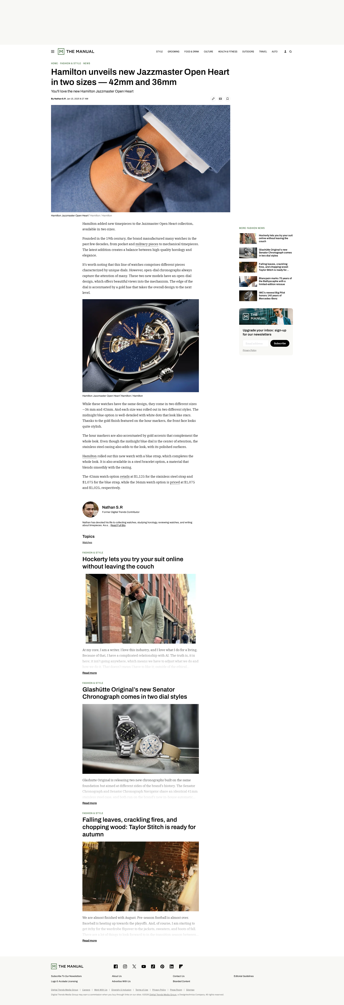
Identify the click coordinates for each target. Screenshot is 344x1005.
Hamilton (89, 456)
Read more (89, 672)
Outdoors (248, 51)
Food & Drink (191, 51)
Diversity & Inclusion (121, 989)
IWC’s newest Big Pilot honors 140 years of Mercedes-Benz (272, 296)
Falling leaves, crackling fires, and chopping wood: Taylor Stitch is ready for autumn (274, 268)
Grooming (173, 51)
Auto (275, 51)
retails (125, 476)
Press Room (176, 989)
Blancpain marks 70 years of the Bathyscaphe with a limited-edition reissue (275, 281)
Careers (86, 989)
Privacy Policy (249, 350)
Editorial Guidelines (244, 976)
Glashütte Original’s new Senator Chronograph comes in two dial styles (275, 253)
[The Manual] (76, 51)
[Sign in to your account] (285, 51)
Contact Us (179, 976)
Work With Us (100, 989)
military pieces (146, 244)
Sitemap (190, 989)
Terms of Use (141, 989)
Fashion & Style (92, 552)
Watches (87, 542)
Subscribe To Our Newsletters (66, 976)
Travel (263, 51)
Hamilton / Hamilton (101, 215)
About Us (117, 976)
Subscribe (280, 343)
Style (159, 51)
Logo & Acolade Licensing (64, 981)
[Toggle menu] (52, 51)
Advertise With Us (121, 981)
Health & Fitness (227, 51)
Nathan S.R (60, 98)
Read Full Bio (118, 525)
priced (175, 482)
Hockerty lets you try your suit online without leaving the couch (276, 238)
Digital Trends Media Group (64, 989)
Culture (208, 51)
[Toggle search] (290, 51)
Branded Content (181, 981)
